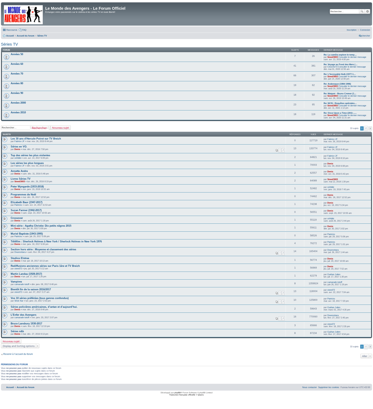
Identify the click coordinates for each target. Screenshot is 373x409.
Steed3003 (332, 57)
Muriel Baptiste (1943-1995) (27, 233)
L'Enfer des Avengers (23, 314)
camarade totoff (21, 284)
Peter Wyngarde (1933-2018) (27, 186)
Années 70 (17, 73)
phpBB (177, 393)
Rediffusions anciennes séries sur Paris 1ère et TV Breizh (45, 265)
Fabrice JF (19, 141)
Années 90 (17, 93)
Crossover (17, 218)
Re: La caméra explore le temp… (340, 55)
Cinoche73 (332, 67)
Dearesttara (20, 252)
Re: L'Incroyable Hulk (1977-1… (340, 74)
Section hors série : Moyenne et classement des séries (43, 249)
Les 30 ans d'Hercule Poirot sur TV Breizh (36, 138)
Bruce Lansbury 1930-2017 (26, 323)
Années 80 (17, 83)
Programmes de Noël (23, 194)
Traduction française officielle (182, 395)
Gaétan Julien (333, 274)
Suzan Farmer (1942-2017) (26, 210)
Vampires (16, 281)
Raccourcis (11, 30)
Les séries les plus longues (27, 163)
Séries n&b (17, 331)
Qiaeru (201, 395)
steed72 (18, 268)
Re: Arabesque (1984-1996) (337, 84)
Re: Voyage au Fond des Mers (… (340, 64)
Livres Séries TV (21, 178)
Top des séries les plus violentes (30, 155)
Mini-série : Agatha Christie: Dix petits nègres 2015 (41, 225)
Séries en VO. (19, 146)
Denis (17, 149)
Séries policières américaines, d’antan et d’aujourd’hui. (44, 306)
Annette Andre (19, 171)
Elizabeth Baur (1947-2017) (26, 202)
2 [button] (366, 128)
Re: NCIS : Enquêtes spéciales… (340, 103)
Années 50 (17, 54)
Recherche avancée (367, 11)
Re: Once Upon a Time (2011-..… (340, 113)
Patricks (18, 205)
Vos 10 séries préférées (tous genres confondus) (40, 298)
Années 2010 (18, 112)
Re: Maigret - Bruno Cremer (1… (340, 93)
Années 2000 (18, 102)
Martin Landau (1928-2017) (26, 273)
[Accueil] (23, 14)
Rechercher (362, 11)
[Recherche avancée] (49, 127)
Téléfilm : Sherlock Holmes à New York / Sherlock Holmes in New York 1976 (56, 241)
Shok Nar (18, 301)
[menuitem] (365, 30)
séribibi (17, 158)
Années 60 (17, 63)
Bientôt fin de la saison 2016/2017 (31, 289)
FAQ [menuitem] (24, 30)
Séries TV (9, 44)
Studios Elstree (20, 258)
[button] (370, 129)
